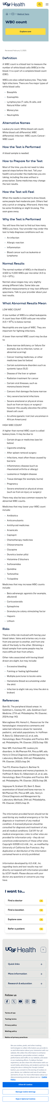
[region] (25, 1071)
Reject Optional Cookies (25, 1099)
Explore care (25, 31)
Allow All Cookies (25, 1084)
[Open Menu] (47, 4)
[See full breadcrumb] (12, 13)
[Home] (14, 4)
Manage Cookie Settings (25, 1092)
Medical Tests (23, 14)
